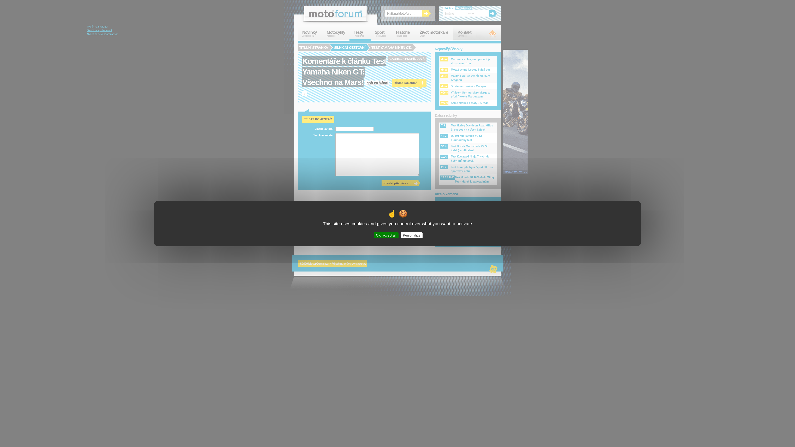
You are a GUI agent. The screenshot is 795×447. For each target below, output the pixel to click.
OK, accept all (386, 235)
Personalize (411, 235)
